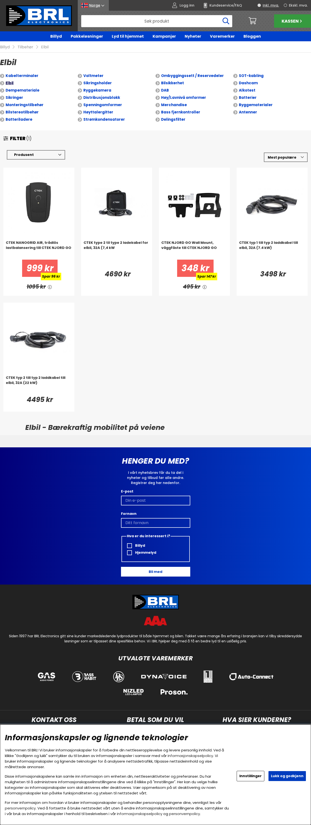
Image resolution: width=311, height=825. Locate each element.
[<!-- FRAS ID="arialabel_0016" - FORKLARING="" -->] (50, 287)
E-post (127, 491)
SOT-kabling (251, 75)
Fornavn (129, 513)
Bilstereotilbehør (22, 112)
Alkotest (247, 90)
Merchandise (174, 104)
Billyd (56, 36)
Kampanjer (164, 36)
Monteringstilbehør (24, 104)
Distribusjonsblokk (101, 97)
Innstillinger (250, 776)
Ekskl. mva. (298, 5)
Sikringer (14, 97)
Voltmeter (93, 75)
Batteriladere (19, 119)
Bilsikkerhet (172, 82)
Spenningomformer (102, 104)
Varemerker (222, 36)
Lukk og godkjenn (287, 776)
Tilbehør (25, 47)
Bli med (155, 571)
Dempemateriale (22, 90)
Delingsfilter (173, 119)
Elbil (45, 47)
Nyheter (193, 36)
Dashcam (248, 82)
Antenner (248, 112)
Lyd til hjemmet (128, 36)
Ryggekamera (97, 90)
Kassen (290, 21)
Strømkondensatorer (104, 119)
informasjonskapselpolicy (190, 755)
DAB (165, 90)
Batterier (248, 97)
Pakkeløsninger (87, 36)
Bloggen (252, 36)
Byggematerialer (256, 104)
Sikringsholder (97, 82)
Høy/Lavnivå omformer (183, 97)
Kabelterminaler (22, 75)
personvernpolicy (20, 808)
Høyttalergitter (98, 112)
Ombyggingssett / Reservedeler (192, 75)
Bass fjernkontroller (180, 112)
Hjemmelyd (145, 552)
